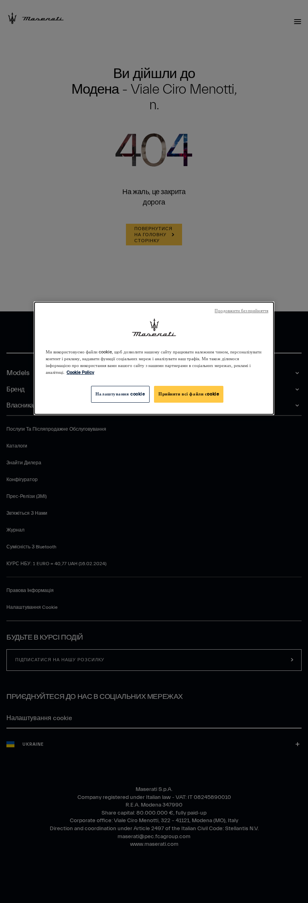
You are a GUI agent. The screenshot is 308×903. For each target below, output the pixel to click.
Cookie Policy (80, 372)
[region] (154, 358)
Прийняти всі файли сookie (188, 394)
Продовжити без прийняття (241, 311)
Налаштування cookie (120, 394)
